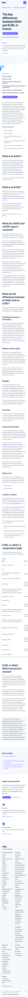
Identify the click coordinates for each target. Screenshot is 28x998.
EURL (15, 214)
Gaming (17, 887)
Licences (4, 966)
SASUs (11, 179)
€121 (5, 485)
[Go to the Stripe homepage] (4, 847)
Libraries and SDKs (19, 937)
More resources (7, 7)
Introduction (5, 73)
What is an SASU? (7, 76)
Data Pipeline (5, 873)
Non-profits (18, 899)
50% (21, 355)
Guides (4, 947)
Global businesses (19, 869)
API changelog (18, 935)
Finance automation (20, 867)
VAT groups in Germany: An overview (13, 764)
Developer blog (19, 941)
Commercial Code (17, 337)
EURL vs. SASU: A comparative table (12, 90)
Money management (20, 875)
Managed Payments (7, 889)
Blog (3, 951)
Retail (16, 906)
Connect (4, 869)
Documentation (19, 929)
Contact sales (15, 797)
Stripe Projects (19, 939)
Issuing (4, 885)
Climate (4, 867)
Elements (4, 875)
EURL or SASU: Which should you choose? (13, 93)
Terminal (4, 907)
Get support (5, 978)
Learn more (5, 53)
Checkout (4, 865)
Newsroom (18, 951)
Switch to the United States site (10, 994)
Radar (3, 897)
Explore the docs (6, 834)
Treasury (4, 909)
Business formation (20, 7)
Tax (3, 905)
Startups (17, 857)
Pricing (4, 855)
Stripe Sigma (5, 903)
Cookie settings (6, 971)
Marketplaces (18, 873)
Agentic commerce (20, 859)
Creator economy (19, 883)
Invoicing (4, 883)
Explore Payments (7, 816)
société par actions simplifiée (15, 162)
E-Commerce (18, 863)
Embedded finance (20, 865)
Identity (4, 881)
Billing (3, 861)
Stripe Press (18, 953)
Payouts (4, 895)
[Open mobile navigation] (24, 2)
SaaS (16, 879)
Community (5, 953)
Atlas (3, 857)
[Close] (25, 991)
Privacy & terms (6, 959)
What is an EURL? (6, 79)
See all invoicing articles (8, 756)
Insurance (17, 893)
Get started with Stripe (9, 33)
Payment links (5, 891)
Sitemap (4, 969)
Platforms (17, 877)
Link (3, 887)
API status (17, 933)
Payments (4, 893)
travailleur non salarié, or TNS (14, 446)
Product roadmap (19, 947)
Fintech (17, 885)
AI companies (18, 881)
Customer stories (6, 949)
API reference (18, 931)
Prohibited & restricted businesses (5, 963)
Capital (4, 863)
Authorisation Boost (7, 859)
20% (21, 361)
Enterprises (18, 855)
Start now (6, 797)
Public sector (18, 904)
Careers (17, 949)
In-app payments (19, 871)
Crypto (4, 871)
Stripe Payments (13, 277)
